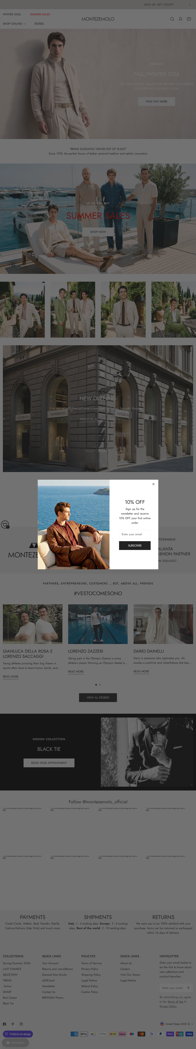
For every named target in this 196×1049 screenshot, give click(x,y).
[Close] (153, 484)
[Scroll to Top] (189, 1029)
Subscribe (135, 545)
